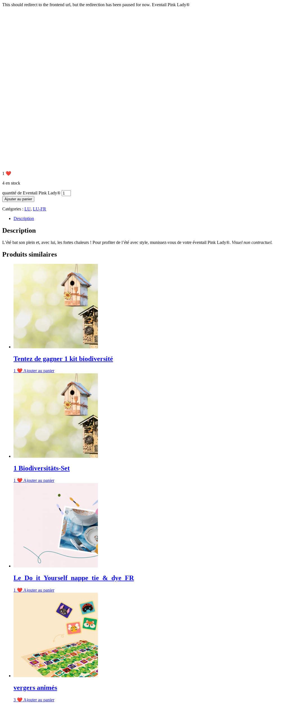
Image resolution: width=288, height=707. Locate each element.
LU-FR (39, 209)
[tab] (150, 218)
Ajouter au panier (18, 199)
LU (27, 209)
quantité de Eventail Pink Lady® (31, 192)
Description (24, 218)
